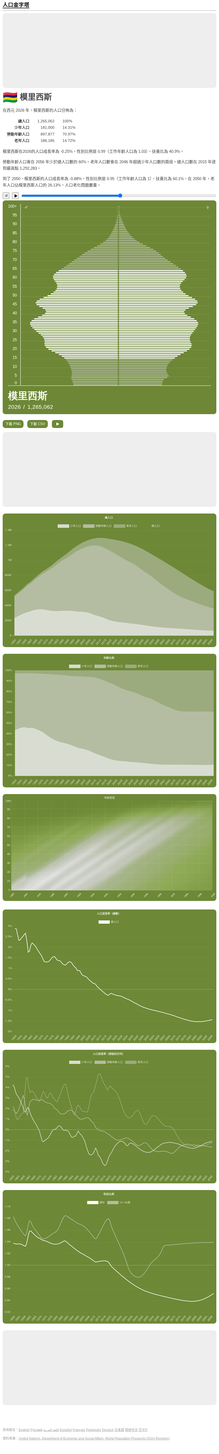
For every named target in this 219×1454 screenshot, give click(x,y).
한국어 (143, 1430)
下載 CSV (37, 424)
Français (79, 1430)
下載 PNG (13, 424)
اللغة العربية (51, 1430)
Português (93, 1430)
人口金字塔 (16, 5)
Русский (36, 1430)
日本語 (119, 1430)
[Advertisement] (109, 50)
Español (66, 1430)
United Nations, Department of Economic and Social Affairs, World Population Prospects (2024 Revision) (94, 1438)
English (24, 1430)
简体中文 (131, 1430)
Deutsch (108, 1430)
